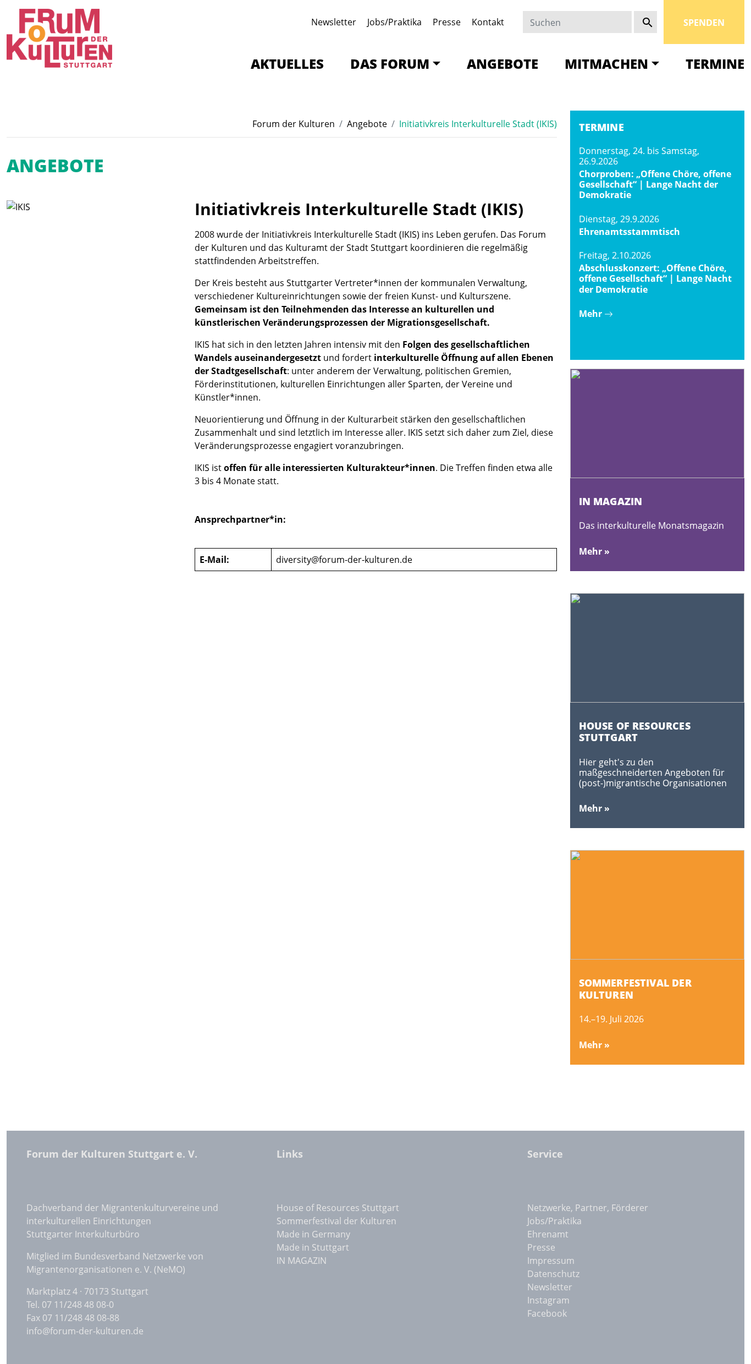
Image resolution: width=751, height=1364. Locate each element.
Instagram (548, 1300)
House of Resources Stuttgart (338, 1208)
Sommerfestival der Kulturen (336, 1221)
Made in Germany (313, 1234)
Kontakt (488, 22)
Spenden (704, 23)
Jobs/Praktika (394, 22)
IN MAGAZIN (302, 1261)
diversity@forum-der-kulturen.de (344, 560)
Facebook (547, 1313)
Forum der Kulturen (293, 124)
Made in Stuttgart (313, 1247)
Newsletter (333, 22)
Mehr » (594, 551)
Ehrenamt (547, 1234)
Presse (447, 22)
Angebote (502, 63)
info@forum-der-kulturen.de (84, 1331)
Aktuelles (287, 63)
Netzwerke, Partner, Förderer (587, 1208)
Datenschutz (553, 1274)
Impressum (551, 1261)
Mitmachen (606, 63)
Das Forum (389, 63)
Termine (715, 63)
